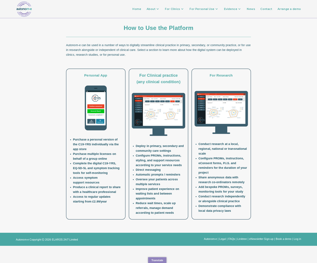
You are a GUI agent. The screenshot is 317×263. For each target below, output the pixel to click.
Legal (222, 239)
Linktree (242, 239)
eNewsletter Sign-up (261, 239)
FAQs (231, 239)
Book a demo (283, 239)
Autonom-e (210, 239)
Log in (297, 239)
